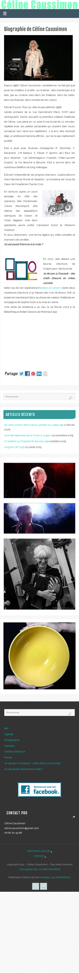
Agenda (8, 734)
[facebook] (39, 795)
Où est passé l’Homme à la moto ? (23, 769)
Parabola (46, 877)
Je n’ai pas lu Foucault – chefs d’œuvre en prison (32, 763)
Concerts (9, 745)
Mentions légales (38, 851)
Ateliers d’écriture (14, 751)
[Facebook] (35, 886)
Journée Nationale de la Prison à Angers (27, 435)
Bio (6, 728)
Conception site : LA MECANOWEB (39, 869)
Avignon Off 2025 (14, 447)
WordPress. (63, 877)
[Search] (70, 398)
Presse (8, 757)
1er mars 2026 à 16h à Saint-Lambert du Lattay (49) (33, 424)
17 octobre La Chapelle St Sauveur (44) (26, 441)
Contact (39, 856)
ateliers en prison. (50, 287)
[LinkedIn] (43, 886)
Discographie (11, 740)
